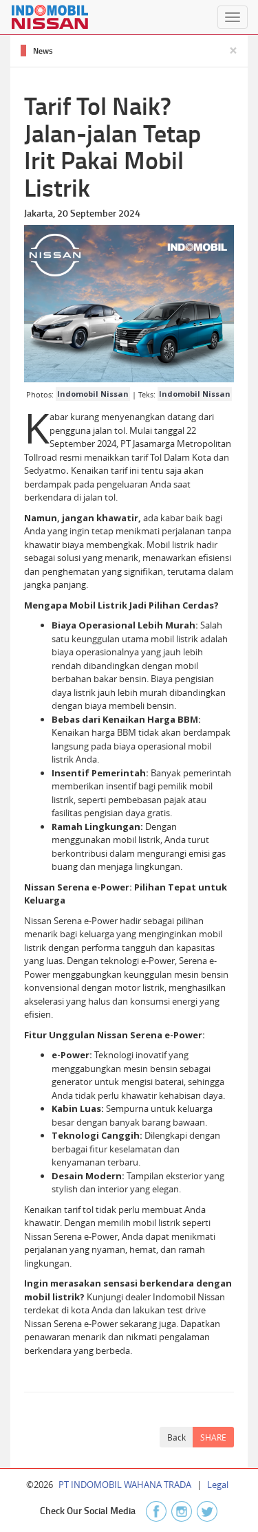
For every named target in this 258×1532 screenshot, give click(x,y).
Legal (217, 1484)
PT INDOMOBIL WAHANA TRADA (124, 1484)
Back (176, 1437)
